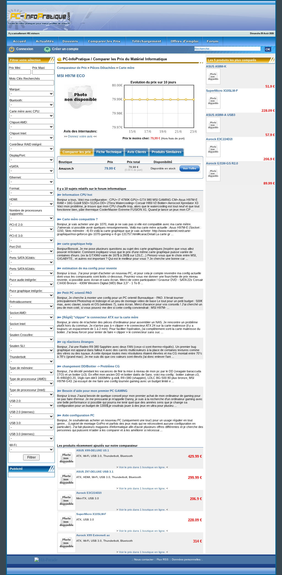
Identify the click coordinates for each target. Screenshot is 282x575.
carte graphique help (77, 243)
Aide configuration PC (78, 415)
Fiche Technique (109, 152)
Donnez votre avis (80, 136)
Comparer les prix (77, 152)
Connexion (24, 49)
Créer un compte (65, 49)
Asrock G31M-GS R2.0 (222, 163)
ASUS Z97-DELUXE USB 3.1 (94, 471)
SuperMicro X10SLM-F (91, 514)
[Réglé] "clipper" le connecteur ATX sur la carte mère (100, 317)
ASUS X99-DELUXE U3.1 (92, 450)
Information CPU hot (77, 194)
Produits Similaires (166, 152)
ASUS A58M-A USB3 (220, 114)
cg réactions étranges (78, 341)
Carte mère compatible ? (80, 219)
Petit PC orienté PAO (77, 292)
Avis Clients (136, 152)
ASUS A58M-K (216, 66)
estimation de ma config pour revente (89, 268)
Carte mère (126, 67)
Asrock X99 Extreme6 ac (93, 535)
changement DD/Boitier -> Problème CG (91, 366)
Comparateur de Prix (72, 67)
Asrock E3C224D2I (89, 492)
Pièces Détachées (102, 67)
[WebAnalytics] (20, 560)
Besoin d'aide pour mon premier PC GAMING (95, 390)
